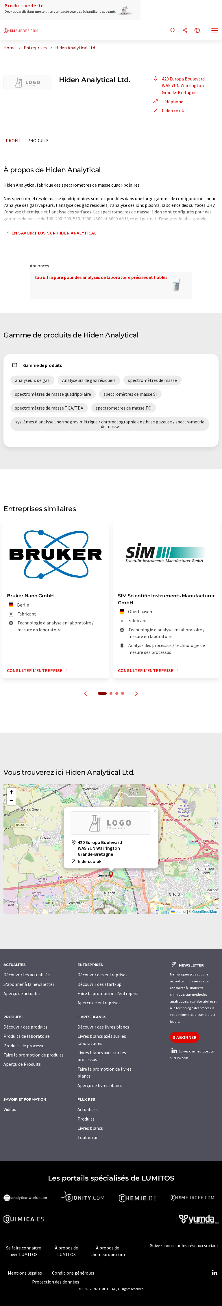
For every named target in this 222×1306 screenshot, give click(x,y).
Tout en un (88, 1137)
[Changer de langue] (197, 30)
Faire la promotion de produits (33, 1055)
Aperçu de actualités (23, 993)
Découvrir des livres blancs (103, 1027)
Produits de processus (25, 1045)
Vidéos (9, 1109)
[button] (111, 874)
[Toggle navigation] (215, 31)
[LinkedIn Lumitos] (214, 1273)
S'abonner (185, 1037)
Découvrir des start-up (99, 984)
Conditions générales (73, 1273)
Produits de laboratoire (26, 1036)
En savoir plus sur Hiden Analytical (54, 233)
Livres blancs (90, 1128)
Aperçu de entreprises (99, 1002)
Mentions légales (25, 1273)
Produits (38, 140)
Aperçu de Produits (22, 1064)
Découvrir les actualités (26, 974)
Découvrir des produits (25, 1027)
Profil (13, 140)
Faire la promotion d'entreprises (109, 993)
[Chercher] (173, 30)
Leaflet (180, 911)
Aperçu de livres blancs (99, 1085)
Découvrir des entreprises (102, 974)
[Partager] (185, 30)
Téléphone (172, 101)
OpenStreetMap (204, 911)
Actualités (87, 1109)
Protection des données (55, 1282)
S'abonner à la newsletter (28, 984)
